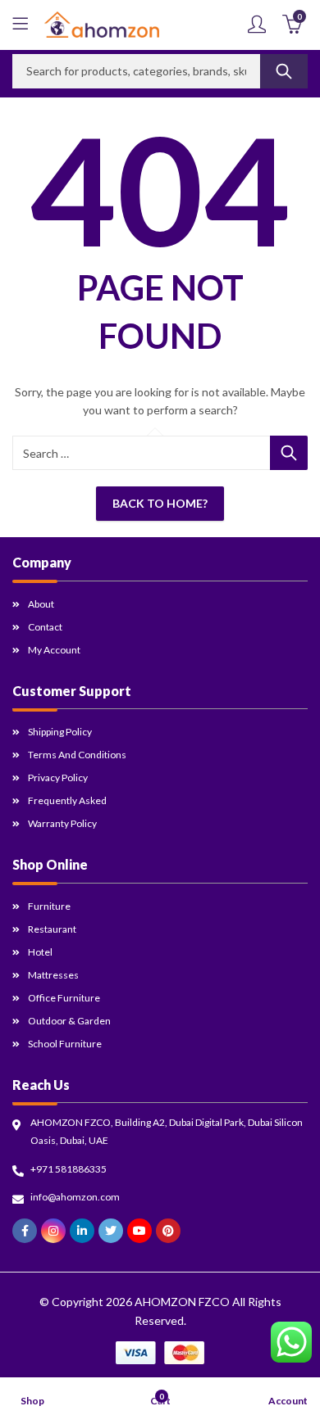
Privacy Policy (58, 777)
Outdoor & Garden (69, 1021)
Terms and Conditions (77, 754)
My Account (54, 650)
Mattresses (53, 975)
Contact (45, 627)
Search (284, 71)
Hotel (40, 952)
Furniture (49, 906)
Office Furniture (64, 998)
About (41, 604)
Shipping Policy (60, 732)
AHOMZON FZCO (182, 1302)
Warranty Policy (62, 823)
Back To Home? (160, 503)
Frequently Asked (67, 800)
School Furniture (65, 1043)
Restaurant (52, 929)
